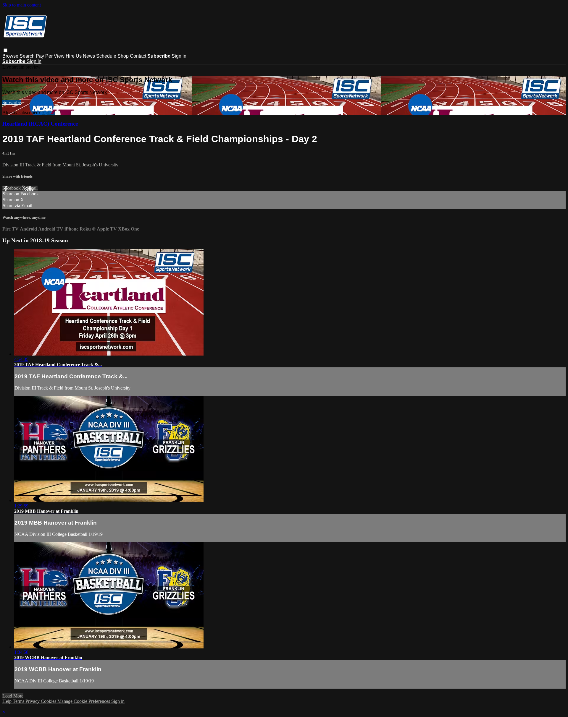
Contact (138, 56)
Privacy (33, 701)
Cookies (49, 701)
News (89, 56)
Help (7, 701)
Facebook (12, 188)
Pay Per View (50, 56)
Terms (19, 701)
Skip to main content (21, 4)
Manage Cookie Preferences (84, 701)
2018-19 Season (49, 240)
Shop (123, 56)
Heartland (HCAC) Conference (40, 124)
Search (28, 56)
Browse (11, 56)
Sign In (34, 61)
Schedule (106, 56)
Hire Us (74, 56)
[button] (5, 50)
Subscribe (11, 102)
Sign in (179, 56)
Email (32, 188)
